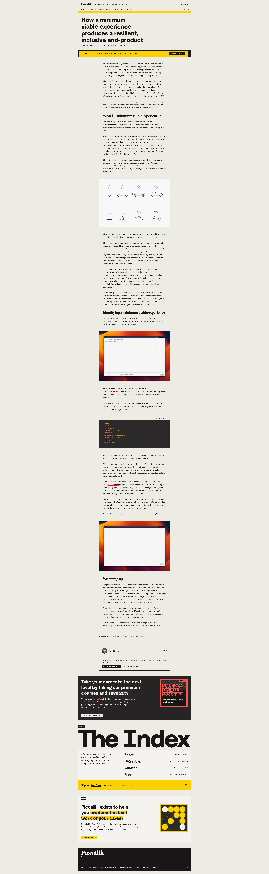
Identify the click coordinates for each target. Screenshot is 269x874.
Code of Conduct (93, 867)
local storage (113, 484)
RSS (186, 867)
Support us (154, 867)
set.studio (186, 4)
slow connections (124, 87)
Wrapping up (113, 578)
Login (129, 9)
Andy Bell (96, 824)
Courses (83, 9)
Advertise (145, 867)
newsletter (124, 829)
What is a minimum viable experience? (132, 116)
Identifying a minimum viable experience (134, 312)
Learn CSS (106, 662)
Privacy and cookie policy (108, 867)
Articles (101, 9)
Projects (115, 9)
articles (111, 829)
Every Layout (153, 660)
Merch (123, 9)
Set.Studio (92, 826)
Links (108, 9)
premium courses (99, 829)
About (83, 867)
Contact (137, 867)
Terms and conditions (125, 867)
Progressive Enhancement (117, 45)
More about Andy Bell (132, 666)
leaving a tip (128, 636)
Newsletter (92, 9)
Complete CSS (135, 660)
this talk (161, 168)
